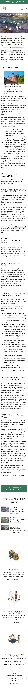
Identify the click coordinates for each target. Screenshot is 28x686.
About (14, 681)
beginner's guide (9, 465)
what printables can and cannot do (13, 57)
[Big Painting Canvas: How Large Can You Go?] (5, 527)
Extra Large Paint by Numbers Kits (18, 521)
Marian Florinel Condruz (12, 92)
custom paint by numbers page (12, 366)
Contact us (14, 668)
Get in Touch (14, 622)
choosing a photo (13, 369)
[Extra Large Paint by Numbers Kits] (5, 520)
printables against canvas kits (11, 51)
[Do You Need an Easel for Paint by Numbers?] (5, 509)
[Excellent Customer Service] (14, 639)
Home (3, 14)
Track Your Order (14, 579)
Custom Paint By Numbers (14, 676)
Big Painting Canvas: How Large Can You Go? (18, 530)
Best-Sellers (14, 683)
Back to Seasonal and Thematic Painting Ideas (14, 488)
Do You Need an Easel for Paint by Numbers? (17, 511)
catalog (4, 469)
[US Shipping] (14, 555)
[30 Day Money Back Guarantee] (14, 596)
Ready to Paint (14, 678)
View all (14, 502)
